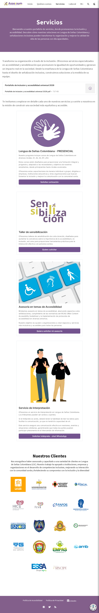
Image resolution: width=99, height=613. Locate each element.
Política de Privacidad (54, 600)
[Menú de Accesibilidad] (93, 607)
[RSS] (55, 607)
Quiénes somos (44, 4)
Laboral (72, 4)
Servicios (60, 4)
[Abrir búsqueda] (88, 4)
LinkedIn (72, 601)
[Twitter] (49, 607)
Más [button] (82, 4)
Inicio (30, 4)
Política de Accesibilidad (32, 600)
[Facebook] (44, 607)
